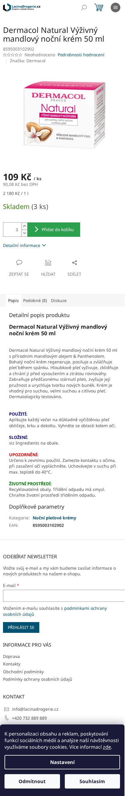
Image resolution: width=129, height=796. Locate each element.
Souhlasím (92, 781)
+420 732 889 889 (29, 718)
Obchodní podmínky (23, 671)
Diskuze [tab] (59, 300)
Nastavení (62, 762)
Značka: (28, 60)
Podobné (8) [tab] (35, 300)
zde (107, 747)
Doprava (11, 656)
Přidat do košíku (58, 229)
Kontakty (11, 664)
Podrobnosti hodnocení (81, 54)
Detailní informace (21, 245)
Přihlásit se (21, 627)
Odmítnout (32, 781)
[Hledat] (84, 7)
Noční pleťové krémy (54, 518)
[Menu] (116, 7)
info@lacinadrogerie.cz (35, 709)
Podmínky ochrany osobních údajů (37, 679)
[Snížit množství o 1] (24, 233)
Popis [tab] (13, 300)
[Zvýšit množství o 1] (24, 226)
